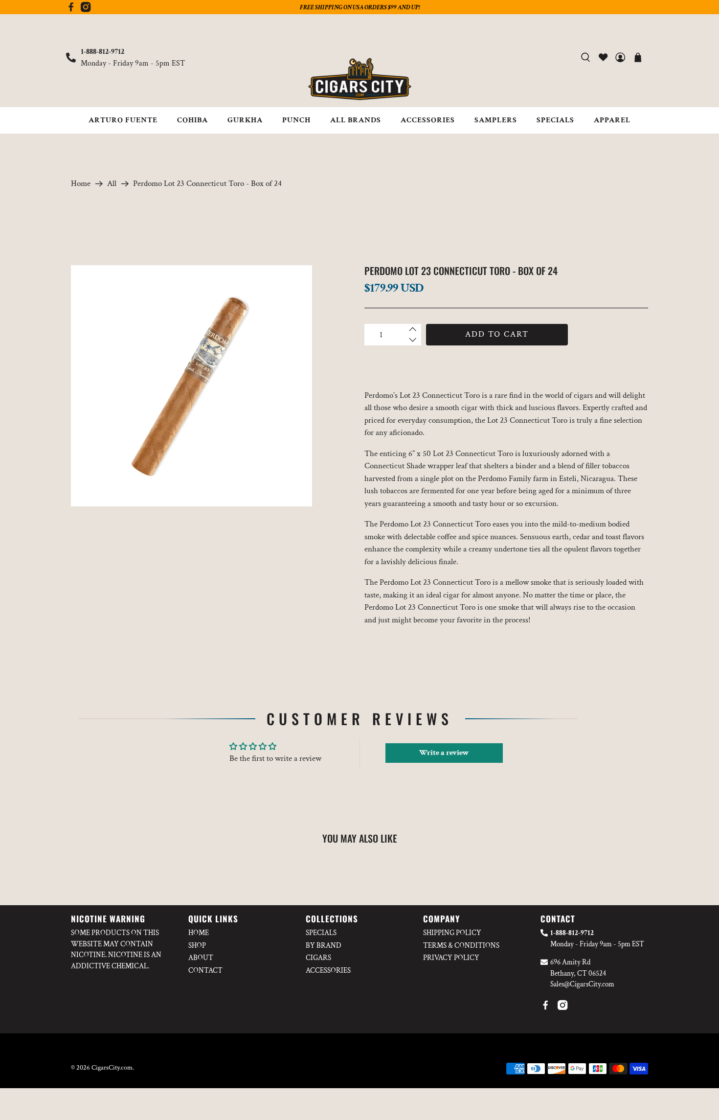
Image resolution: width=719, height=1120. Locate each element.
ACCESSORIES (428, 120)
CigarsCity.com (112, 1067)
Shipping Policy (452, 932)
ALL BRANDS (355, 120)
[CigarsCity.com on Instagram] (85, 9)
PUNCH (296, 120)
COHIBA (192, 120)
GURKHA (245, 120)
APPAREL (612, 120)
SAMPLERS (495, 120)
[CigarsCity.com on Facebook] (71, 9)
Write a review (444, 753)
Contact (205, 970)
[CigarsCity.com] (359, 79)
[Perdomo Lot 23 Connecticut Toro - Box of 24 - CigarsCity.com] (191, 385)
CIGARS (318, 957)
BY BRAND (323, 945)
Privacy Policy (451, 957)
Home (80, 184)
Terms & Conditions (461, 945)
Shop (197, 945)
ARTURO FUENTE (123, 120)
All (111, 184)
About (200, 957)
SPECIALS (555, 120)
